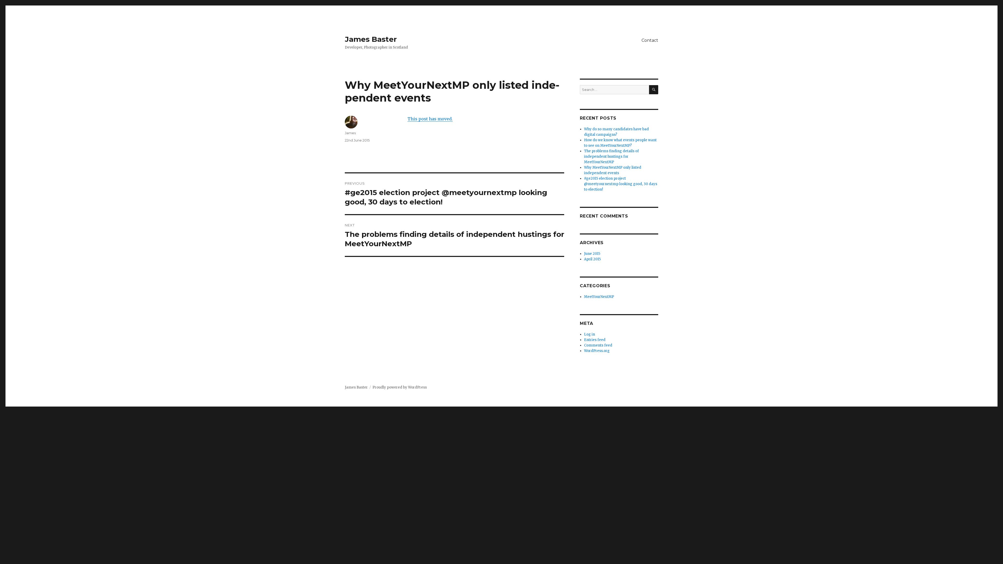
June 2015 (592, 253)
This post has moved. (430, 118)
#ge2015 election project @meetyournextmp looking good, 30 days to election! (620, 184)
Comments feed (598, 345)
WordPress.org (597, 351)
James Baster (371, 39)
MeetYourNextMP (599, 297)
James (350, 133)
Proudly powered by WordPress (399, 387)
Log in (589, 334)
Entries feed (594, 340)
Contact (650, 40)
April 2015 (592, 259)
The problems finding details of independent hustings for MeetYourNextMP (611, 156)
